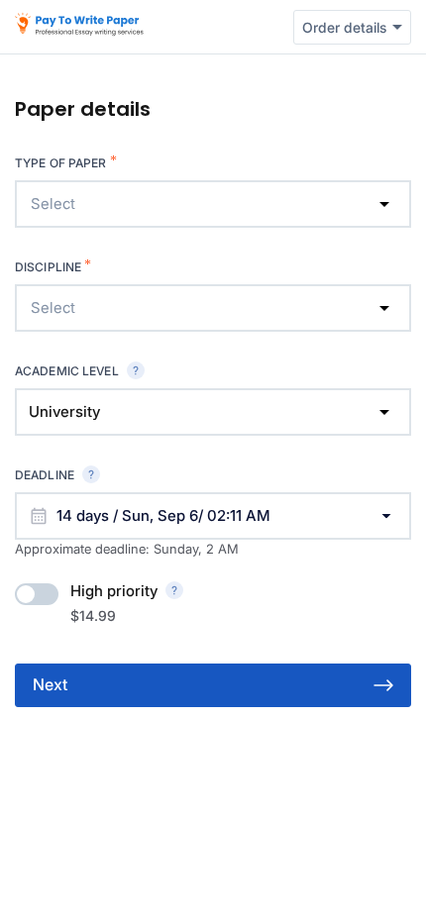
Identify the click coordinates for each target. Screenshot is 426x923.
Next (50, 684)
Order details (344, 27)
